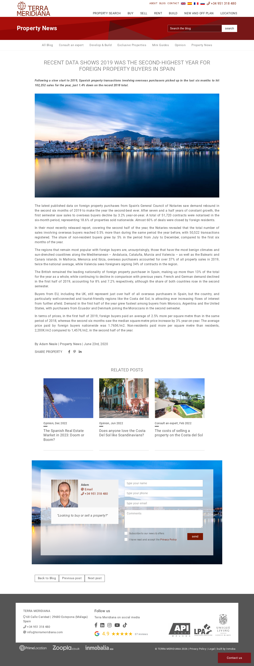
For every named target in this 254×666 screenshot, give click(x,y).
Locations (228, 13)
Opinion (180, 45)
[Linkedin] (80, 352)
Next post (95, 578)
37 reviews (141, 634)
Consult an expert (71, 45)
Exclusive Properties (131, 45)
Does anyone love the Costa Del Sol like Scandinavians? (122, 433)
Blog (162, 3)
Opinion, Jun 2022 (111, 423)
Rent (158, 13)
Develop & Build (100, 45)
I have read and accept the (153, 539)
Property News (201, 45)
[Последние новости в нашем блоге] (202, 3)
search (229, 28)
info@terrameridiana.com (45, 632)
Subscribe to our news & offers (146, 533)
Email (88, 489)
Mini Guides (160, 45)
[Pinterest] (74, 352)
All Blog (47, 45)
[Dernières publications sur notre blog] (196, 3)
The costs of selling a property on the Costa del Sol (179, 433)
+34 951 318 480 (223, 3)
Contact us (234, 658)
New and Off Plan (199, 13)
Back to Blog (47, 578)
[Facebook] (69, 352)
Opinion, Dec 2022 (55, 423)
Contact (173, 3)
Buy (130, 13)
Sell (143, 13)
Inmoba (230, 648)
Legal (211, 648)
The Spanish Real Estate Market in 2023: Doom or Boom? (63, 435)
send (195, 536)
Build (173, 13)
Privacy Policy (168, 539)
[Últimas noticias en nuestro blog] (190, 3)
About (153, 3)
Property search (107, 13)
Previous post (72, 578)
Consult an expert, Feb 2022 (173, 423)
